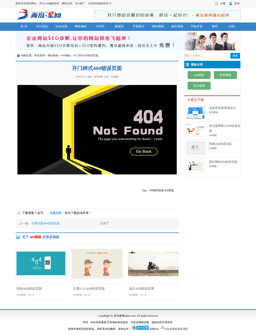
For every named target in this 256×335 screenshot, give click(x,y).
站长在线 (61, 26)
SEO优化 (42, 26)
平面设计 (139, 26)
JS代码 (100, 26)
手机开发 (197, 26)
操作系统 (177, 26)
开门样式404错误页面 (85, 55)
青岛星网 (39, 55)
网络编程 (81, 26)
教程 (215, 26)
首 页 (24, 26)
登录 (237, 3)
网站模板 (158, 26)
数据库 (119, 26)
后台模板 (199, 85)
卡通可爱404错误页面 (45, 223)
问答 (232, 26)
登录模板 (225, 75)
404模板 (65, 55)
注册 (222, 3)
